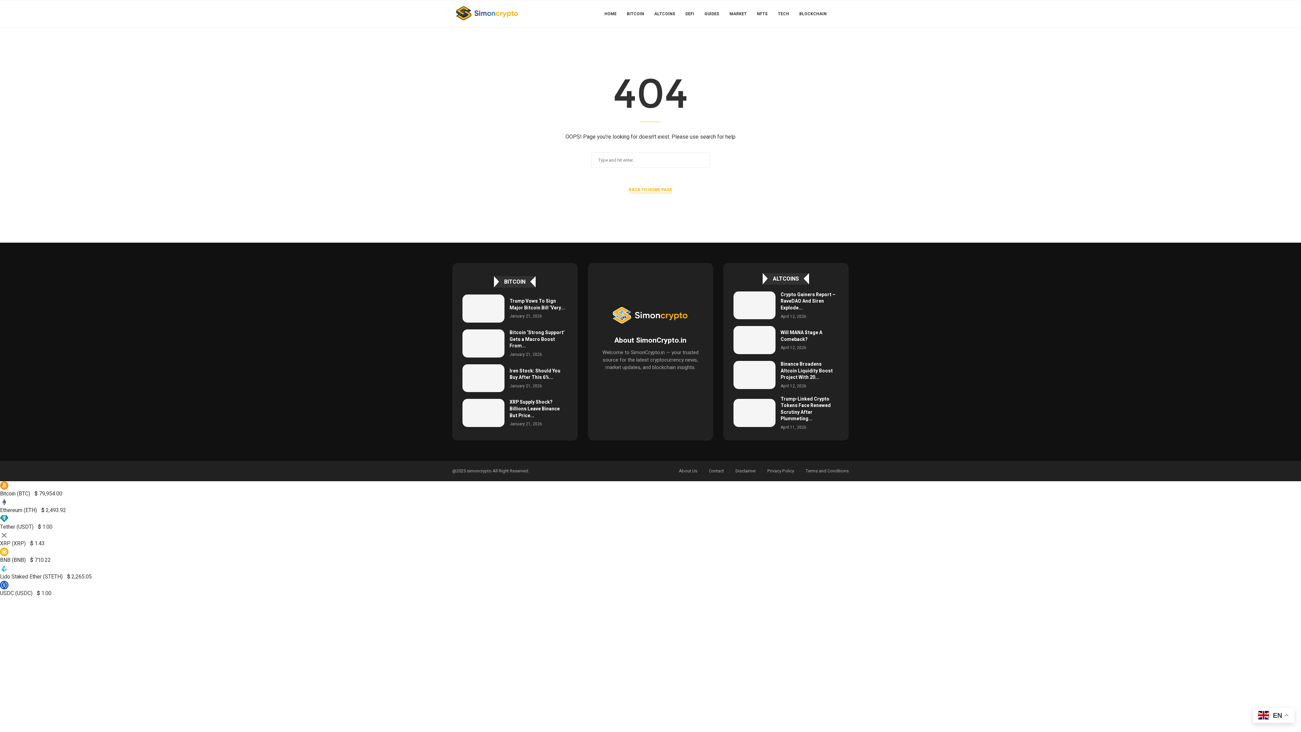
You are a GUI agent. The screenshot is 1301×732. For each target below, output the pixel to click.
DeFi (689, 14)
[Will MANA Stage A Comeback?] (755, 340)
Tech (783, 14)
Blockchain (813, 14)
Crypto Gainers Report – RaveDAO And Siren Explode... (808, 301)
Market (738, 14)
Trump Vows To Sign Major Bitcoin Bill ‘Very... (537, 304)
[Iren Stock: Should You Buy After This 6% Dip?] (483, 378)
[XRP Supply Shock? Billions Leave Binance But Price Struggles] (483, 413)
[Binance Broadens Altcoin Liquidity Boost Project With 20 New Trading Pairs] (755, 375)
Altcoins (664, 14)
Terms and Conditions (827, 471)
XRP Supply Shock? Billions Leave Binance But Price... (535, 409)
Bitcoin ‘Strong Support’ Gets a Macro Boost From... (537, 339)
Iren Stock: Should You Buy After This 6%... (535, 374)
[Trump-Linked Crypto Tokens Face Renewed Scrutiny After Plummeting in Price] (755, 413)
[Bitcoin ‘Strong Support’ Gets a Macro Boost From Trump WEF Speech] (483, 343)
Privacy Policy (780, 471)
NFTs (762, 14)
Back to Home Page (650, 190)
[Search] (845, 13)
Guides (711, 14)
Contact (716, 471)
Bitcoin (635, 14)
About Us (688, 471)
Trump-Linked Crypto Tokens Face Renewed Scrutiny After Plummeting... (806, 409)
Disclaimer (746, 471)
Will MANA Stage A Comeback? (801, 336)
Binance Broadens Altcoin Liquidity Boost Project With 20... (807, 371)
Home (610, 14)
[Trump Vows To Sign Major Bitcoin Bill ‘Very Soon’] (483, 308)
